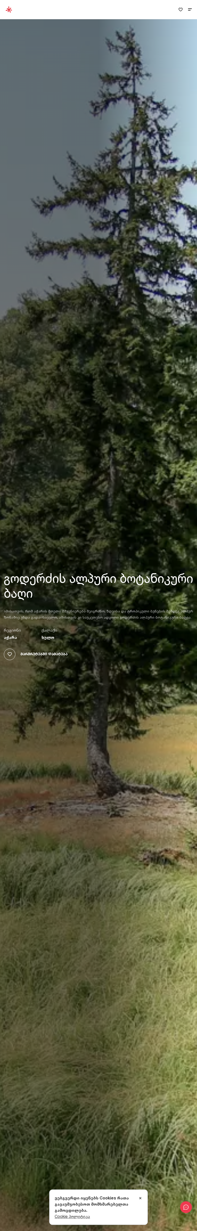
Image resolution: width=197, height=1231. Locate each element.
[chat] (186, 1207)
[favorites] (180, 9)
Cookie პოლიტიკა (72, 1216)
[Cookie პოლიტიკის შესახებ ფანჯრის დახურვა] (140, 1198)
